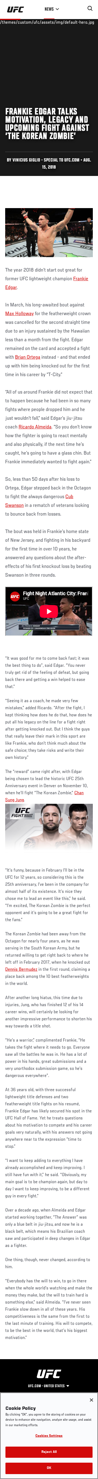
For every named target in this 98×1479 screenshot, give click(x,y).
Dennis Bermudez (21, 969)
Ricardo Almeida (35, 427)
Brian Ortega (27, 357)
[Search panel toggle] (90, 8)
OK (49, 1468)
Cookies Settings (49, 1436)
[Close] (91, 1400)
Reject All (49, 1452)
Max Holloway (19, 314)
